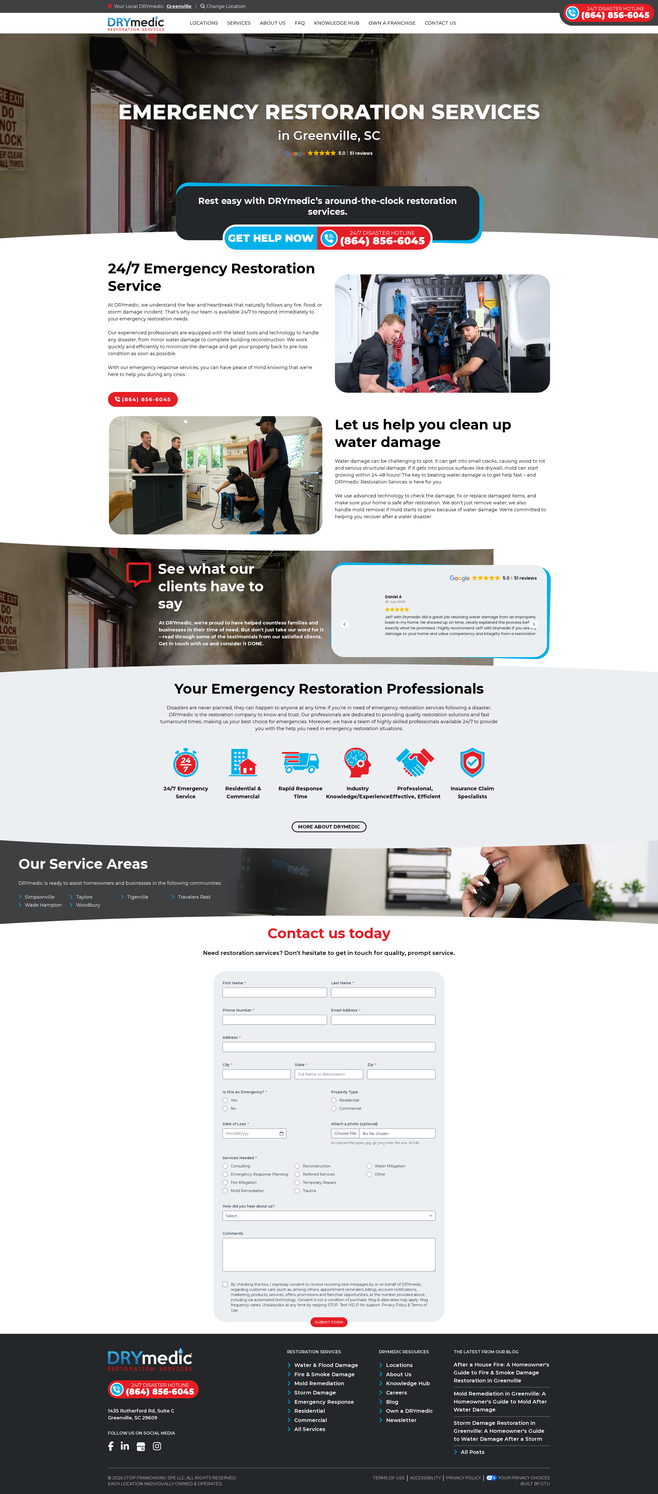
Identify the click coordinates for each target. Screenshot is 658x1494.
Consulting (240, 1166)
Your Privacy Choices (524, 1477)
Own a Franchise (392, 23)
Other (380, 1174)
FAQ (300, 23)
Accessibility (425, 1477)
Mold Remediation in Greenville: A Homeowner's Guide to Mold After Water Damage (500, 1402)
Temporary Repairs (319, 1182)
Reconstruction (317, 1166)
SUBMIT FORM (329, 1322)
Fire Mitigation (244, 1182)
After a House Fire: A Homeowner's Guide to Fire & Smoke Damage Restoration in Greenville (501, 1373)
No (233, 1108)
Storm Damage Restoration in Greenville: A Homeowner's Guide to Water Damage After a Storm (499, 1431)
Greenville (179, 6)
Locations (204, 23)
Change (226, 6)
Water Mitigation (390, 1166)
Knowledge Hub (336, 23)
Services (239, 23)
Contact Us (440, 23)
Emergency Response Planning (259, 1174)
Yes (234, 1100)
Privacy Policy (394, 1305)
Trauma (309, 1190)
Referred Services (319, 1174)
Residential (349, 1100)
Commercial (350, 1108)
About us (273, 23)
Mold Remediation (247, 1190)
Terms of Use (389, 1477)
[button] (533, 624)
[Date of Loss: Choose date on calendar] (281, 1133)
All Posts (473, 1452)
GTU (545, 1483)
